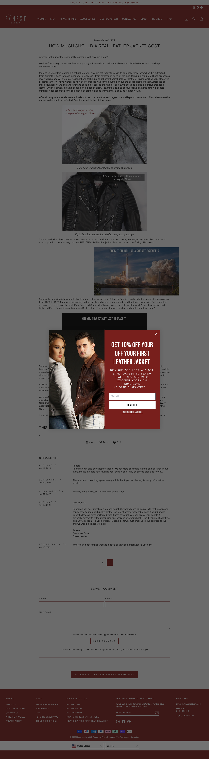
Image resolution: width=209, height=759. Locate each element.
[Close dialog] (156, 333)
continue (132, 405)
